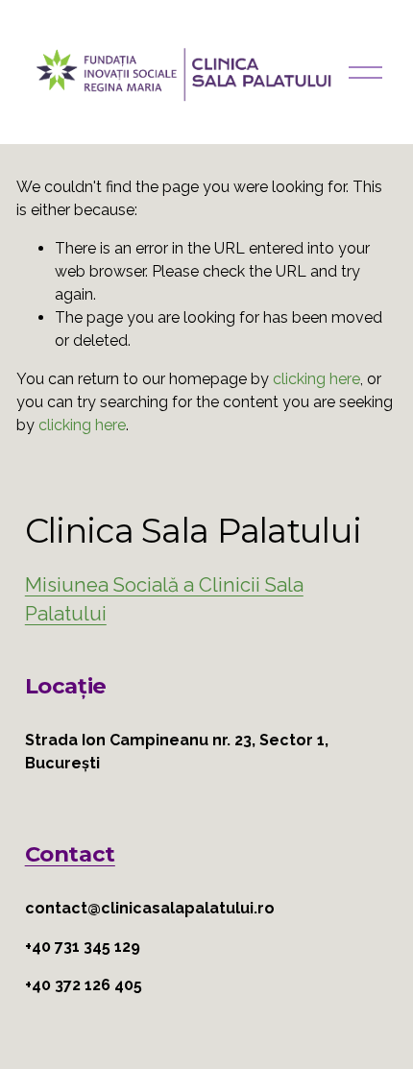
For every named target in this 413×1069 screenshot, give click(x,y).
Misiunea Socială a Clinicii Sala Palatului (164, 599)
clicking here (316, 379)
